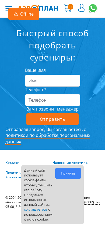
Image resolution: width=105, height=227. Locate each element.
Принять (68, 173)
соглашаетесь (35, 209)
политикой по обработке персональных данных (47, 138)
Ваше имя (35, 70)
